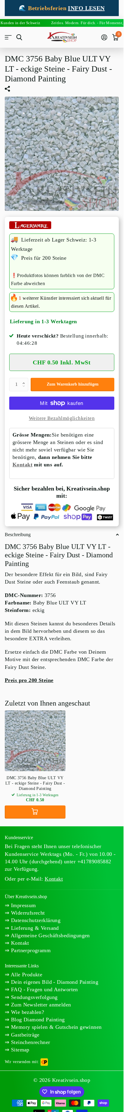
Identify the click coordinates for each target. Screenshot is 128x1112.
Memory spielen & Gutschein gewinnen (55, 1027)
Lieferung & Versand (34, 928)
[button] (25, 379)
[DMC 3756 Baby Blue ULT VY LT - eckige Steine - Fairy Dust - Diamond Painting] (35, 740)
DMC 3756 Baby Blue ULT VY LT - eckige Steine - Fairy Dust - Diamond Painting (35, 783)
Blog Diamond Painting (37, 1020)
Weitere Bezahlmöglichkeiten (62, 418)
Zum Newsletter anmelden (40, 1005)
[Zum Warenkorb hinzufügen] (35, 812)
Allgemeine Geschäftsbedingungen (49, 935)
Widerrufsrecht (27, 913)
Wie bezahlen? (26, 1012)
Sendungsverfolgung (33, 997)
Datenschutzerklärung (34, 920)
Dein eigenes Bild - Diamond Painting (53, 982)
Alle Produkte (25, 975)
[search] (19, 37)
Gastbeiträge (24, 1035)
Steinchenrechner (29, 1042)
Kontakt (22, 465)
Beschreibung (18, 534)
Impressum (22, 905)
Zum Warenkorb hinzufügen (73, 384)
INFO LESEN (86, 8)
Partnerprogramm (30, 950)
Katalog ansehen (8, 37)
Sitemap (19, 1050)
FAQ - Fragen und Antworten (43, 989)
